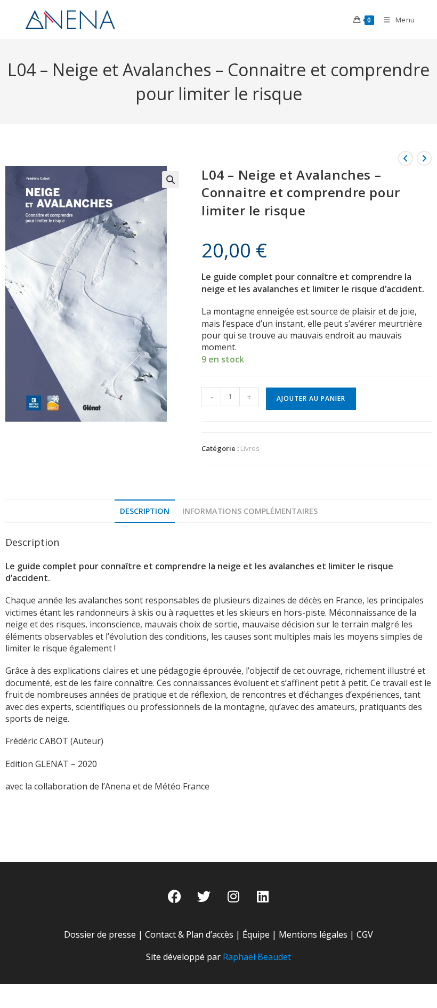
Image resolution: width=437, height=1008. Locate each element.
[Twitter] (204, 896)
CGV (365, 934)
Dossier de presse (100, 934)
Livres (250, 448)
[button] (170, 179)
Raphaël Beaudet (257, 957)
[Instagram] (233, 896)
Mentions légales (313, 934)
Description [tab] (144, 511)
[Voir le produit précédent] (405, 158)
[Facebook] (174, 896)
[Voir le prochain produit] (424, 158)
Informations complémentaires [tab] (250, 511)
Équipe (256, 934)
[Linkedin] (262, 896)
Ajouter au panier (311, 398)
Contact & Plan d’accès (189, 934)
